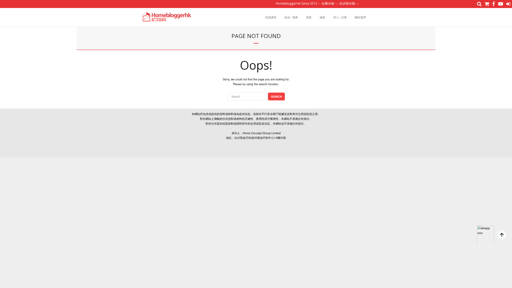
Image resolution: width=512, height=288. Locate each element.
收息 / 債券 (291, 17)
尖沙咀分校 (342, 3)
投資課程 (270, 17)
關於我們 (360, 17)
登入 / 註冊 (340, 17)
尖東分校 (322, 3)
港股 (322, 17)
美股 (309, 17)
